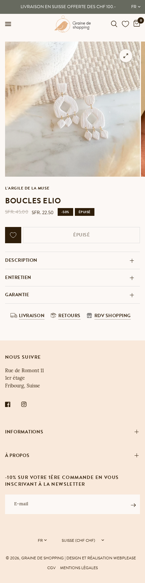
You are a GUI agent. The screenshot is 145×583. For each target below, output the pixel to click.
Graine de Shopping (42, 558)
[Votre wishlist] (125, 24)
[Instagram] (28, 404)
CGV (51, 568)
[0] (135, 24)
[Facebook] (12, 404)
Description (21, 260)
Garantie (17, 294)
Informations (24, 431)
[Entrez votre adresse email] (133, 505)
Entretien (18, 277)
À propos (17, 455)
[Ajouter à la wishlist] (13, 235)
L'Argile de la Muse (27, 188)
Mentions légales (79, 568)
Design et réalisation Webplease (101, 558)
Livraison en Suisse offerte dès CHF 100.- (68, 6)
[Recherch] (114, 24)
